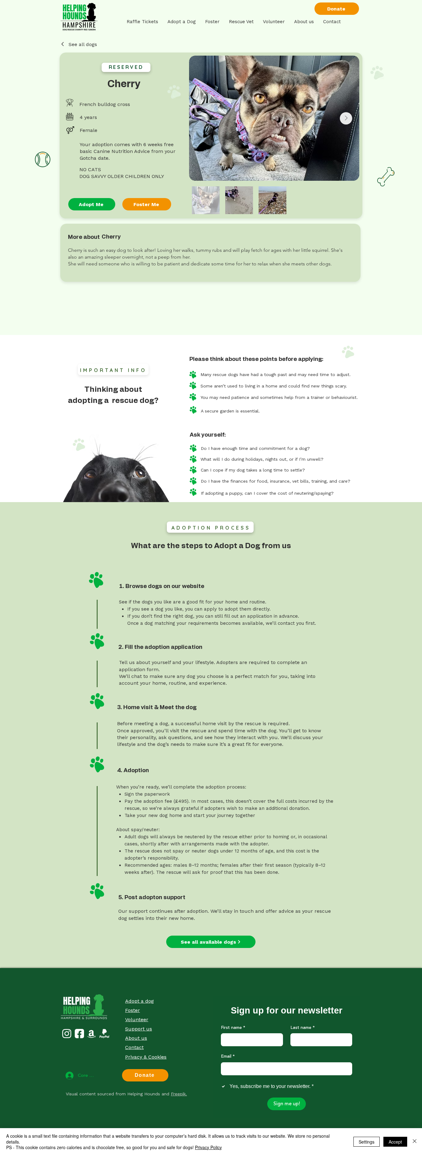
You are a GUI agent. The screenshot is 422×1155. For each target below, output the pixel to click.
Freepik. (179, 1093)
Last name (302, 1028)
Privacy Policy (208, 1147)
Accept (395, 1142)
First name (233, 1028)
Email (228, 1057)
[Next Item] (346, 118)
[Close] (414, 1141)
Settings (366, 1142)
